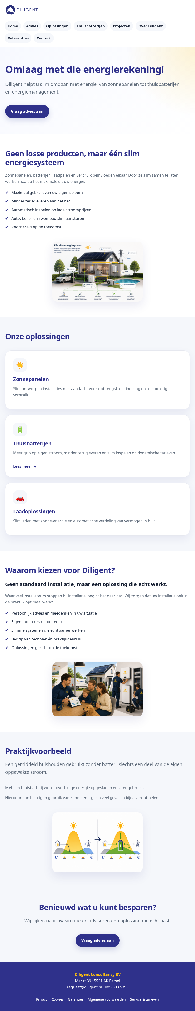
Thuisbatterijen (91, 26)
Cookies (58, 999)
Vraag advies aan (27, 111)
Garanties (75, 999)
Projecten (121, 26)
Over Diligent (150, 26)
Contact (44, 38)
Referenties (18, 38)
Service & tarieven (144, 999)
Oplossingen (57, 26)
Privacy (41, 999)
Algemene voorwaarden (107, 999)
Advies (32, 26)
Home (13, 26)
